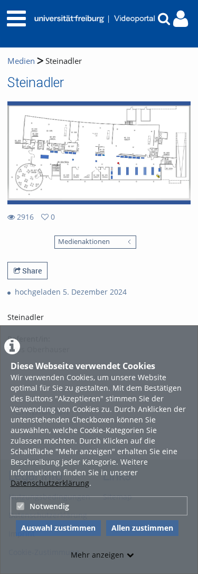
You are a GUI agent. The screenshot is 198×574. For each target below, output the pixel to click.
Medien (21, 61)
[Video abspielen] (99, 153)
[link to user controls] (180, 19)
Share (31, 271)
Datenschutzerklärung (50, 483)
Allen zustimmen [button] (142, 528)
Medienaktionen (84, 241)
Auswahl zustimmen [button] (58, 528)
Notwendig (49, 506)
